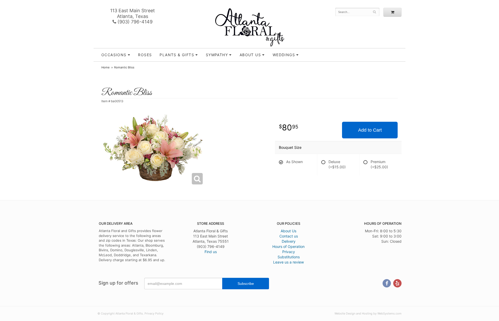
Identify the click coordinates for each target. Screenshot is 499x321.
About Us (288, 231)
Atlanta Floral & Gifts (250, 27)
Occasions (114, 55)
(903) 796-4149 (134, 21)
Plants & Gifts (177, 55)
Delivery (289, 241)
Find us (211, 251)
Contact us (288, 236)
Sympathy (217, 55)
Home (105, 67)
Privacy (288, 251)
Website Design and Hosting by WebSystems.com (368, 313)
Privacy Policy (154, 313)
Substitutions (289, 257)
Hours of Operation (288, 246)
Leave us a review (288, 262)
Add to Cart (370, 130)
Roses (145, 55)
